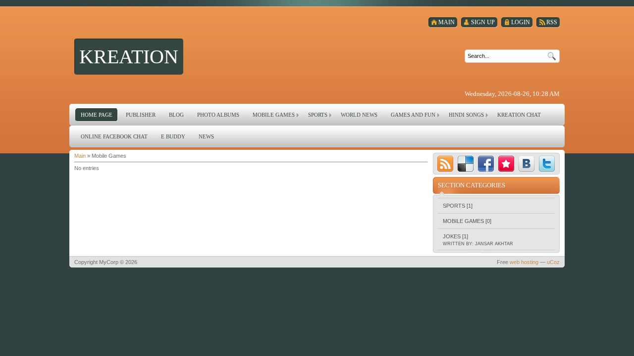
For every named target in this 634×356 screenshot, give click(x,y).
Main (80, 156)
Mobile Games (463, 221)
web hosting (524, 262)
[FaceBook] (486, 164)
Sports (454, 206)
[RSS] (445, 164)
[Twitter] (547, 164)
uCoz (553, 262)
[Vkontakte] (526, 164)
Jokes (452, 236)
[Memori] (506, 164)
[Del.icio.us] (466, 164)
